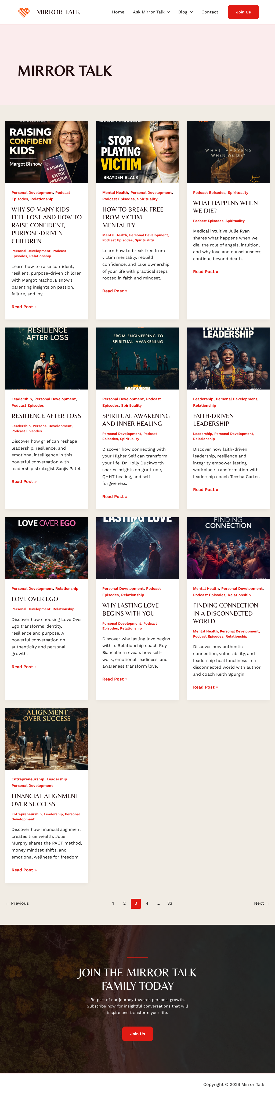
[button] (167, 12)
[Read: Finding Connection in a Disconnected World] (228, 547)
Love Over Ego (35, 598)
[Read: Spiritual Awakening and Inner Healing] (137, 358)
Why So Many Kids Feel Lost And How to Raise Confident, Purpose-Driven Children (47, 225)
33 (169, 903)
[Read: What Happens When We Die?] (228, 151)
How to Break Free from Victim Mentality (133, 217)
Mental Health (115, 192)
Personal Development (32, 192)
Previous (17, 903)
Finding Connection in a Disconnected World (225, 613)
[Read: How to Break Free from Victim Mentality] (137, 151)
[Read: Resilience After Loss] (46, 358)
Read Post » (24, 306)
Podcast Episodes (118, 199)
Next (262, 903)
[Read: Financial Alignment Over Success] (46, 738)
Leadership (22, 399)
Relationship (41, 199)
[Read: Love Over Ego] (46, 547)
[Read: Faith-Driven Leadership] (228, 358)
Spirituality (147, 199)
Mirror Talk (58, 12)
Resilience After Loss (46, 415)
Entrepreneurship (28, 779)
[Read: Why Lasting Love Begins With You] (137, 547)
